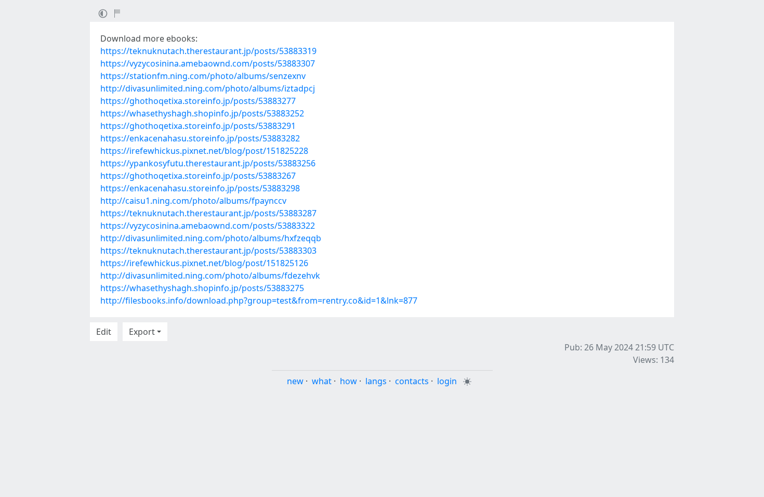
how (348, 381)
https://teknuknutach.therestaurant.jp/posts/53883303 (208, 250)
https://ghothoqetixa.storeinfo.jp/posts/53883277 (198, 101)
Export (142, 331)
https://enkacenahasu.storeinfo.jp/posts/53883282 (200, 138)
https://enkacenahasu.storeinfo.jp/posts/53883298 (200, 188)
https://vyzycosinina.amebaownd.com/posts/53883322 (207, 225)
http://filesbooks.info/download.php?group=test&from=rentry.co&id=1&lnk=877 (258, 300)
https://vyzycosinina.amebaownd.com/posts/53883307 (207, 63)
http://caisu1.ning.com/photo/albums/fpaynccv (193, 200)
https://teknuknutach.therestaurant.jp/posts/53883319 (208, 51)
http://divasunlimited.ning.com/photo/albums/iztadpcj (207, 88)
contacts (412, 381)
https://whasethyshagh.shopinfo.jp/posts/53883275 (202, 288)
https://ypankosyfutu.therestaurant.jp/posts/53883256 (207, 163)
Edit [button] (103, 331)
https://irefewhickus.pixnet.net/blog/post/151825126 (204, 263)
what (322, 381)
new (295, 381)
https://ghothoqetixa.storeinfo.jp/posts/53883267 (198, 175)
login (447, 381)
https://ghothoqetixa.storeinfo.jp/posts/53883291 (198, 126)
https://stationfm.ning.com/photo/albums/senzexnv (203, 76)
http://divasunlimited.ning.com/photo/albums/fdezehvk (210, 275)
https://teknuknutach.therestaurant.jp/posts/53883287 (208, 213)
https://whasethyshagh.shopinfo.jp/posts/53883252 (202, 113)
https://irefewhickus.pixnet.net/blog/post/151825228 (204, 150)
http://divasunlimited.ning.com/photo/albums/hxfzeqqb (210, 238)
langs (376, 381)
